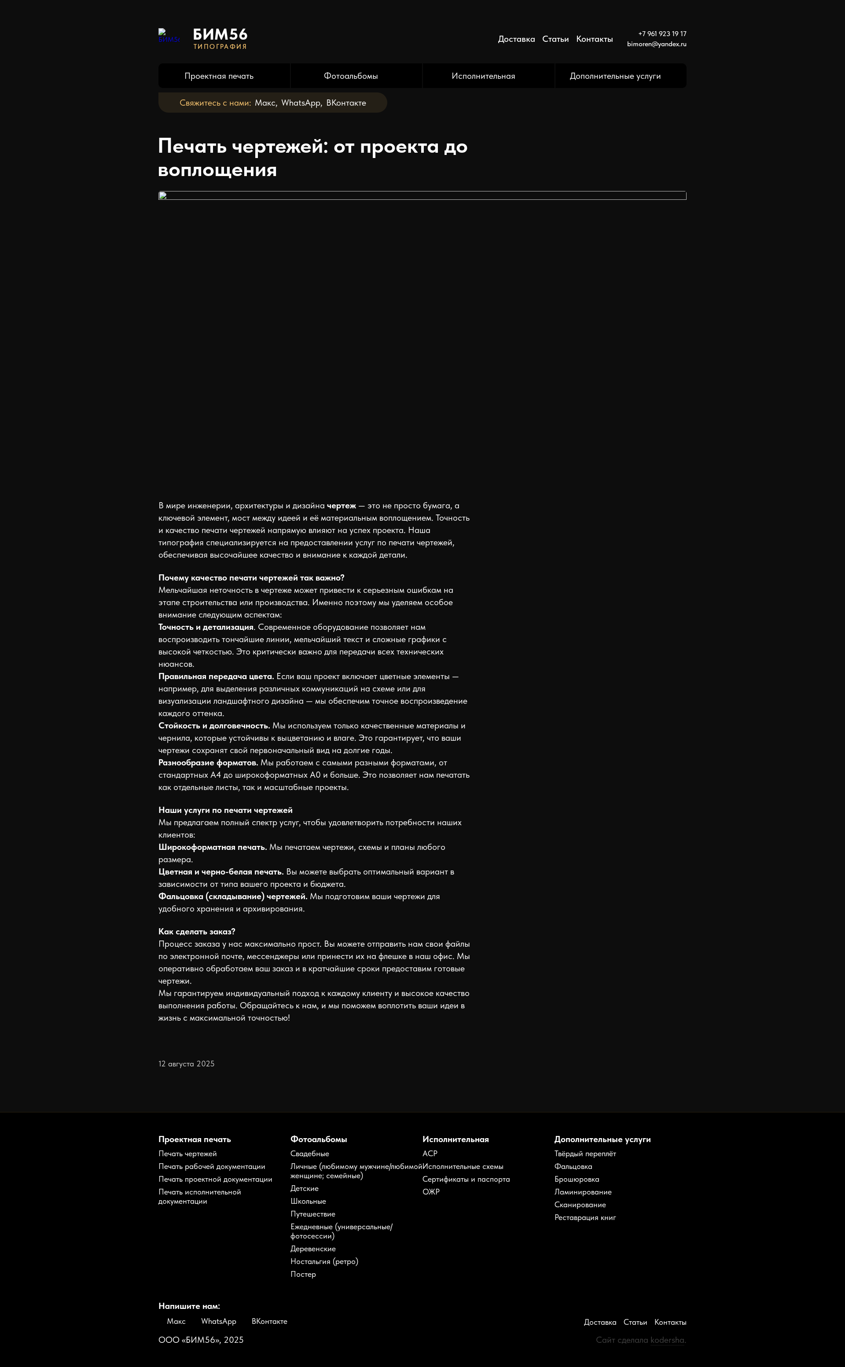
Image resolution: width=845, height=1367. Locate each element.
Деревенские (313, 1248)
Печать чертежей (187, 1153)
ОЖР (431, 1191)
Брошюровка (577, 1178)
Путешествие (312, 1213)
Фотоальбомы (351, 75)
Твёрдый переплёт (585, 1153)
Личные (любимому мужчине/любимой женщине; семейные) (356, 1170)
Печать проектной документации (215, 1178)
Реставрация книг (585, 1217)
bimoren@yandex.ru (657, 44)
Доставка (516, 38)
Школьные (308, 1200)
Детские (304, 1188)
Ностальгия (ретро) (324, 1261)
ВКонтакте (346, 102)
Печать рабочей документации (211, 1166)
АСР (429, 1153)
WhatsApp (300, 102)
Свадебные (309, 1153)
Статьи (555, 38)
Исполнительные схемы (462, 1166)
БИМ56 (221, 34)
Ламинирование (583, 1191)
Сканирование (580, 1204)
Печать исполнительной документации (199, 1196)
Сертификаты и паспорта (466, 1178)
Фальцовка (573, 1166)
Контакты (594, 38)
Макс (265, 102)
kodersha (667, 1339)
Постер (303, 1274)
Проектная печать (219, 75)
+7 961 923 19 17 (662, 33)
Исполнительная (483, 75)
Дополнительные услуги (615, 75)
